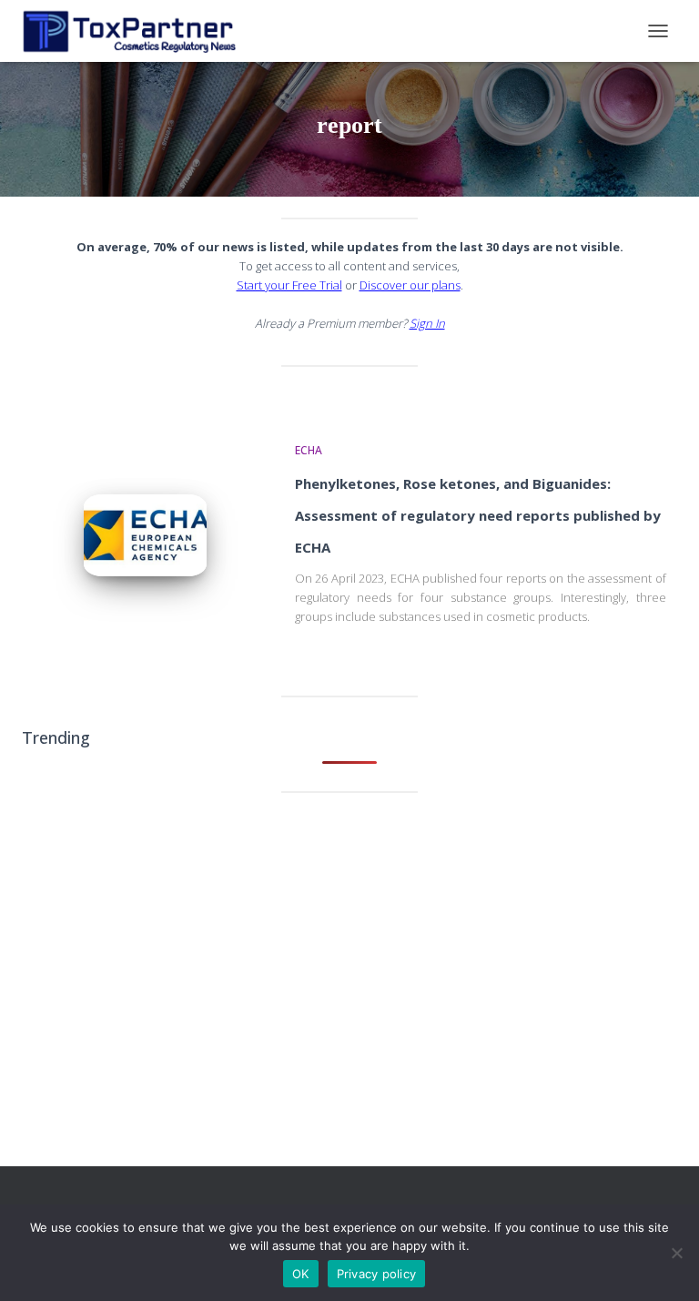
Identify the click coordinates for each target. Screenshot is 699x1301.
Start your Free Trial (289, 285)
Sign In (427, 323)
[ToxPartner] (135, 31)
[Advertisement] (349, 947)
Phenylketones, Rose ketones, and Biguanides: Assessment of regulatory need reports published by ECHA (478, 515)
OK (300, 1273)
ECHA (308, 450)
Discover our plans (410, 285)
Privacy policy (377, 1273)
